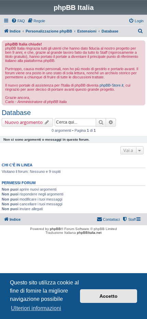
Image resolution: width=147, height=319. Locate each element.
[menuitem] (18, 21)
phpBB (55, 229)
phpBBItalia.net (89, 232)
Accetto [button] (108, 296)
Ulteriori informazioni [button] (36, 308)
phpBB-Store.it (111, 85)
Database (16, 112)
